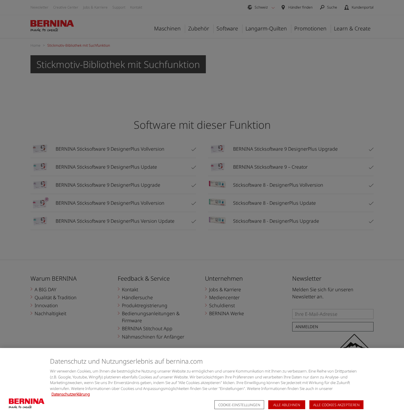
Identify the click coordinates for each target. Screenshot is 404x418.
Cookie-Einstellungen (239, 404)
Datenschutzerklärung (70, 394)
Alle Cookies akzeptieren (336, 404)
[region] (202, 383)
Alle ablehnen (286, 404)
